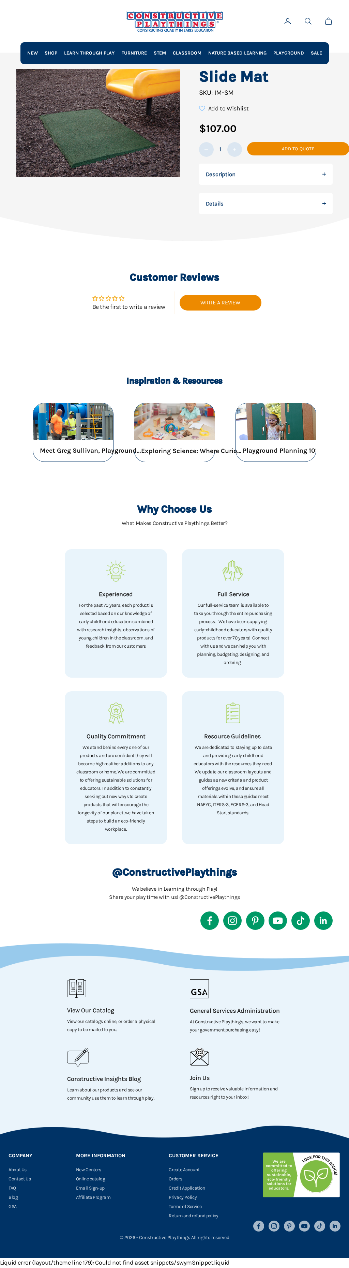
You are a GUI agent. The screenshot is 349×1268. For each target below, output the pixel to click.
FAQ (12, 1188)
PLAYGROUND (288, 53)
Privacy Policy (183, 1197)
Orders (175, 1179)
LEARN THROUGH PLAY (89, 53)
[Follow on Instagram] (232, 920)
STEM (160, 53)
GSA (13, 1206)
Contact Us (20, 1179)
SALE (316, 53)
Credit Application (187, 1188)
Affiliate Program (93, 1197)
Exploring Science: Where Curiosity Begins (192, 451)
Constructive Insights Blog (104, 1079)
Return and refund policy (193, 1216)
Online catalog (90, 1179)
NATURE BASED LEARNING (237, 53)
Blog (13, 1197)
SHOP (51, 53)
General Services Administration (235, 1010)
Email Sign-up (90, 1188)
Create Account (184, 1170)
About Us (18, 1170)
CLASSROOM (187, 53)
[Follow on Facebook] (209, 920)
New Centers (88, 1170)
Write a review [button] (220, 302)
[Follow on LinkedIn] (323, 920)
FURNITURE (134, 53)
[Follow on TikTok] (300, 920)
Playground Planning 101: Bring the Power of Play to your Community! (294, 450)
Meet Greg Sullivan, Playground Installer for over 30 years (91, 450)
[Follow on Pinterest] (255, 920)
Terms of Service (185, 1206)
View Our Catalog (90, 1010)
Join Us (200, 1078)
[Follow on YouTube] (277, 920)
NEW (32, 53)
